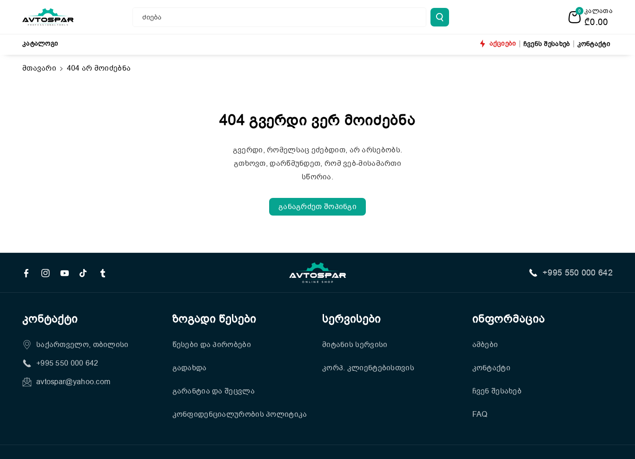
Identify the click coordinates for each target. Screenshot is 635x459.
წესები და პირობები (211, 345)
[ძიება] (439, 17)
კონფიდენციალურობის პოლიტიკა (239, 414)
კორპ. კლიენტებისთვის (368, 368)
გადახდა (189, 368)
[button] (591, 17)
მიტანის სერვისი (355, 345)
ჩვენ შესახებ (497, 391)
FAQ (480, 414)
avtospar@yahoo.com (73, 382)
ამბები (485, 345)
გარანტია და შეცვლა (213, 391)
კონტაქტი (491, 368)
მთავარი (39, 68)
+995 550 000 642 (577, 272)
